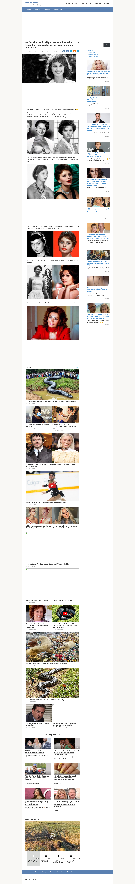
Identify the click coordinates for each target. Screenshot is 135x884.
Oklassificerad (46, 9)
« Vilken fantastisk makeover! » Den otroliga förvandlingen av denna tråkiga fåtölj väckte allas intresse (98, 263)
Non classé (47, 51)
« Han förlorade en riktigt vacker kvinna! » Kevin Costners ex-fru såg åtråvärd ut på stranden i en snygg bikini (98, 236)
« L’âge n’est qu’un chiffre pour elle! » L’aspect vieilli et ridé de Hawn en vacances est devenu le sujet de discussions (66, 803)
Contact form (97, 3)
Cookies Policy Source (71, 3)
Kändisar (37, 9)
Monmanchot (31, 2)
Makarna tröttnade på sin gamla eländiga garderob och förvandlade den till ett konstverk (98, 289)
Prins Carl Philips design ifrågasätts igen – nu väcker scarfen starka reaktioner (37, 777)
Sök (88, 42)
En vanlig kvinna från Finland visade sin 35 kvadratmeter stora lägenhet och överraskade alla (98, 99)
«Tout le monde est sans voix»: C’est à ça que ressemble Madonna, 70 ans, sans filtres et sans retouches (98, 73)
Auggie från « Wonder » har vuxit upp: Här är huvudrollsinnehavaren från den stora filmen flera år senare (97, 154)
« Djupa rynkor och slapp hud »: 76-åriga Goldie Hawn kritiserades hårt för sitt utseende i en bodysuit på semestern (98, 210)
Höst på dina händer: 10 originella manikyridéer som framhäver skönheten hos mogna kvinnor (65, 777)
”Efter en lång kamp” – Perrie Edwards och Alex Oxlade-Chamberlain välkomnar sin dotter (67, 752)
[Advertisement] (67, 25)
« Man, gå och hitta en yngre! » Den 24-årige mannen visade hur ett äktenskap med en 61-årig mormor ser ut (98, 316)
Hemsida (28, 9)
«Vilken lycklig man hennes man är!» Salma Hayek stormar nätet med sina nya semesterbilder (37, 802)
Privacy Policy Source (85, 3)
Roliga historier (58, 9)
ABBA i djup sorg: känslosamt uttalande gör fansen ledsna (35, 751)
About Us (106, 3)
